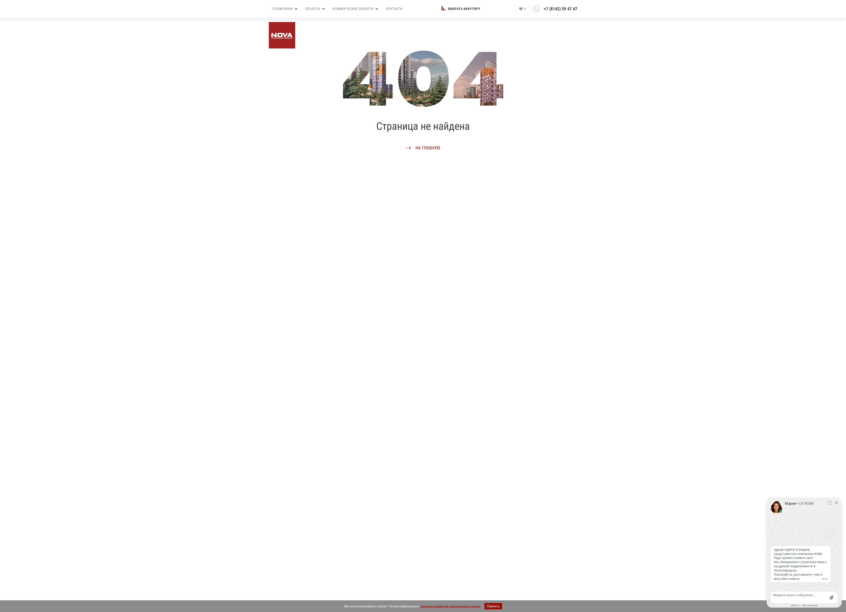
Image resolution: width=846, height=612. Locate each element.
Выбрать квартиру (464, 9)
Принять (493, 606)
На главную (428, 147)
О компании (282, 9)
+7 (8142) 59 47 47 (560, 8)
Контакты (394, 9)
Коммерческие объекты (353, 9)
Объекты (312, 9)
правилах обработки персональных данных (450, 606)
